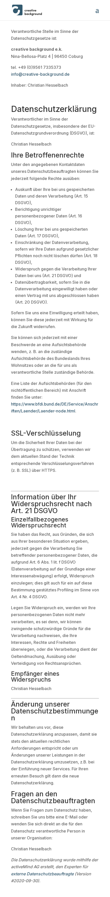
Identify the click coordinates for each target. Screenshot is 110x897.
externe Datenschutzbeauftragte (42, 873)
